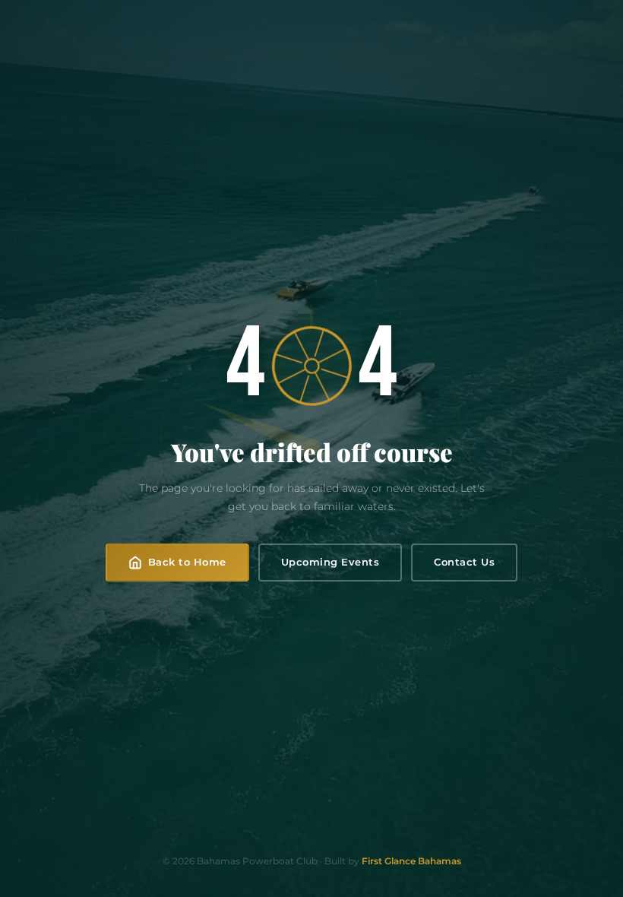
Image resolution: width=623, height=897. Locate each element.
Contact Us (464, 562)
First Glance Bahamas (411, 861)
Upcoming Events (330, 562)
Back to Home (187, 562)
